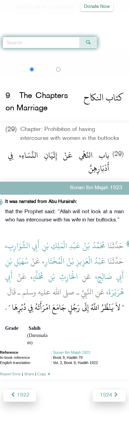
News (25, 416)
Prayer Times (81, 19)
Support (45, 416)
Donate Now (97, 6)
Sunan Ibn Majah (35, 54)
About (7, 416)
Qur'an (27, 19)
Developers (72, 416)
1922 (22, 395)
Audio (109, 19)
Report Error (10, 374)
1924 (107, 395)
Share (29, 374)
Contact (98, 416)
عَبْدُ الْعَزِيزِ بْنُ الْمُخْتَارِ (74, 261)
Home (8, 54)
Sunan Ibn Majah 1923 (71, 352)
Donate (120, 416)
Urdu (73, 69)
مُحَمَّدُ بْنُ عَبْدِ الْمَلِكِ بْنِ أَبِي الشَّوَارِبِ (56, 246)
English (43, 69)
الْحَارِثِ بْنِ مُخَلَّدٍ (55, 276)
